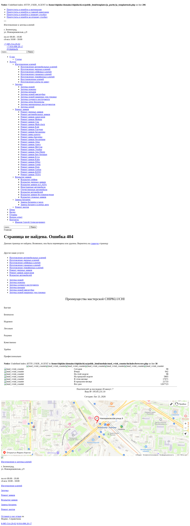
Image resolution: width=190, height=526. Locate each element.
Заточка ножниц (17, 282)
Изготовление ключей (11, 486)
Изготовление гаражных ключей (24, 265)
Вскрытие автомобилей (20, 275)
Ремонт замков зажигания (21, 272)
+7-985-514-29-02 (12, 44)
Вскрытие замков (9, 500)
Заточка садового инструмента (24, 285)
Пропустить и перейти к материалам (24, 9)
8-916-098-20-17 (24, 523)
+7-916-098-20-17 (15, 46)
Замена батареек (9, 504)
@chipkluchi (12, 49)
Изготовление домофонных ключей (26, 267)
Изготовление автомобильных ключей (27, 257)
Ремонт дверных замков (20, 270)
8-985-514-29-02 (8, 523)
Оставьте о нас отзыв (11, 516)
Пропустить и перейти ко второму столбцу (27, 17)
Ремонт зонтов (8, 509)
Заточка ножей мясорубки (21, 290)
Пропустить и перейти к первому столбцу (27, 14)
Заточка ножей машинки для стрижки (27, 292)
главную (95, 243)
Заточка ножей (16, 280)
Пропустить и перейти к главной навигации (28, 12)
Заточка (4, 490)
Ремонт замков (8, 495)
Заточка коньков (17, 287)
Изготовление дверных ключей (24, 260)
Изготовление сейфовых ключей (24, 262)
